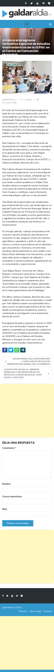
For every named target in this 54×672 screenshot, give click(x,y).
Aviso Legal (35, 611)
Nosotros (23, 611)
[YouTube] (37, 3)
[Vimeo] (43, 3)
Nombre (6, 484)
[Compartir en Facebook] (5, 350)
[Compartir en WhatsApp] (17, 350)
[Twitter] (31, 3)
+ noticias (27, 99)
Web (4, 509)
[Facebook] (25, 3)
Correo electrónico (12, 496)
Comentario (9, 448)
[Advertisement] (27, 410)
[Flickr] (49, 3)
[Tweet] (11, 350)
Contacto (47, 611)
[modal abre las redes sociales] (23, 350)
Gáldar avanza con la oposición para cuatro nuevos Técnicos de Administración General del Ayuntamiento (28, 361)
